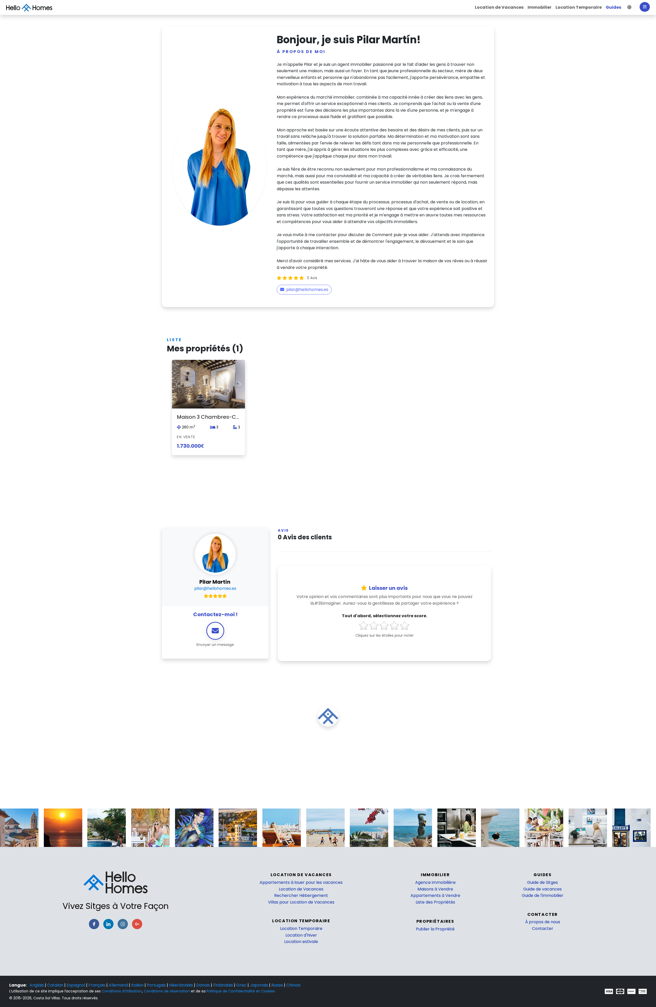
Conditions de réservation (167, 991)
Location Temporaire (301, 928)
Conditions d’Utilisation (122, 991)
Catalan (55, 985)
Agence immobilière (435, 882)
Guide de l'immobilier (542, 895)
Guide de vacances (542, 889)
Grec (242, 985)
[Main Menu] (645, 7)
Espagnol (76, 985)
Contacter (542, 928)
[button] (629, 7)
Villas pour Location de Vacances (301, 902)
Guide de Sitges (542, 882)
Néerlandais (181, 985)
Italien (138, 985)
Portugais (157, 985)
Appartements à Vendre (435, 895)
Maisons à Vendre (435, 889)
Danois (203, 985)
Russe (277, 985)
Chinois (293, 985)
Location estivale (301, 942)
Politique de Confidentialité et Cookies (241, 991)
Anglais (37, 985)
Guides (543, 875)
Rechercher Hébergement (301, 895)
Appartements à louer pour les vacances (301, 882)
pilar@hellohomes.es (307, 289)
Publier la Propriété (435, 929)
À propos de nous (542, 922)
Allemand (119, 985)
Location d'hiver (301, 935)
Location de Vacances (301, 889)
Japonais (259, 985)
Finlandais (223, 985)
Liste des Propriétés (435, 902)
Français (97, 985)
